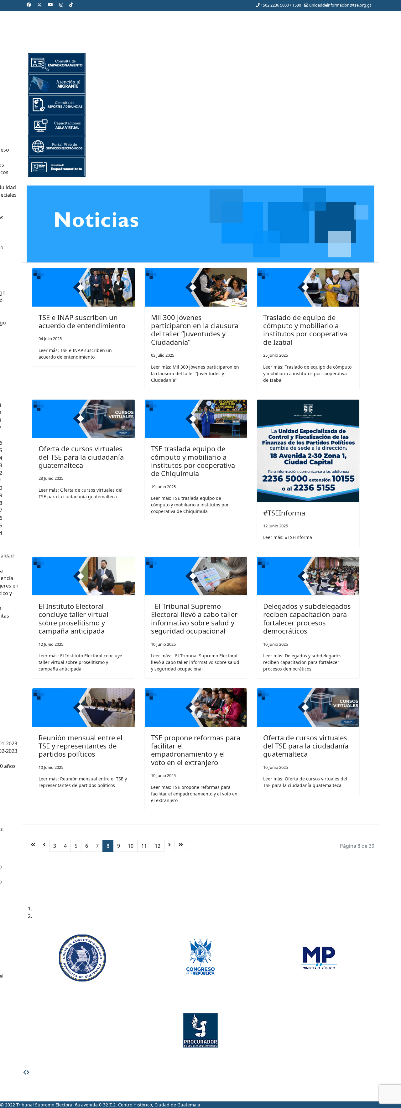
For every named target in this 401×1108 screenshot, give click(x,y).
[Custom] (71, 5)
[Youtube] (50, 5)
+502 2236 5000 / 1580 (281, 5)
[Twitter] (39, 5)
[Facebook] (29, 5)
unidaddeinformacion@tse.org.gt (340, 5)
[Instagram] (61, 5)
